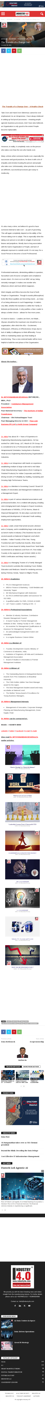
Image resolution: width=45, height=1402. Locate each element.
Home (2, 19)
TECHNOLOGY (9, 1393)
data (8, 1021)
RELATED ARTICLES (13, 1067)
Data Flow (5, 1137)
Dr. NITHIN (17, 19)
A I (2, 1079)
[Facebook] (3, 50)
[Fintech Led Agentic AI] (22, 1185)
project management (31, 1023)
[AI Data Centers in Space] (7, 1324)
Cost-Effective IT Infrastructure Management (20, 1156)
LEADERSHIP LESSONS (25, 39)
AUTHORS (9, 19)
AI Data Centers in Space (24, 1321)
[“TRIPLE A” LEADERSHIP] (37, 1075)
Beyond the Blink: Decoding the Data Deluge (19, 1151)
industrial (15, 1021)
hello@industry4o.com (26, 1301)
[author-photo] (22, 1052)
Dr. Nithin (4, 437)
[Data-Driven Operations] (7, 1335)
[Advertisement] (22, 80)
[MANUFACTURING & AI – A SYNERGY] (8, 1075)
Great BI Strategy (21, 1342)
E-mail (27, 731)
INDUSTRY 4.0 (6, 1379)
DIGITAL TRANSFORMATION (11, 1372)
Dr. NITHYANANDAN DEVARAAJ (14, 397)
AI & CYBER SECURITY (22, 1393)
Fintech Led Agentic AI (14, 1168)
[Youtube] (29, 1306)
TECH (3, 1362)
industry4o (24, 1021)
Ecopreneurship (37, 1042)
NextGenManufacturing (9, 1023)
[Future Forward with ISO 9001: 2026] (22, 1075)
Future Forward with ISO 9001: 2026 (22, 1081)
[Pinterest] (14, 50)
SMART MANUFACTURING (10, 1369)
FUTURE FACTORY (7, 1375)
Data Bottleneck (8, 1042)
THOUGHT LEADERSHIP (24, 1396)
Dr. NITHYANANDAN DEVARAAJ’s (24, 737)
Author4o (22, 1060)
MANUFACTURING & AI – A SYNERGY (7, 1081)
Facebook (19, 731)
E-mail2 (34, 731)
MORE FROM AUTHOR (31, 1067)
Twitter (11, 731)
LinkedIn (4, 731)
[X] (8, 50)
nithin (21, 1023)
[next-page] (24, 1086)
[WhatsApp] (19, 50)
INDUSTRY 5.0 (10, 1396)
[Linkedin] (20, 1306)
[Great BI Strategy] (7, 1345)
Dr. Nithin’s (5, 579)
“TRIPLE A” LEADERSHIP (34, 1081)
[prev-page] (21, 1086)
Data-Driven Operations (24, 1332)
